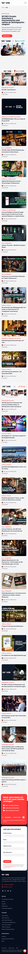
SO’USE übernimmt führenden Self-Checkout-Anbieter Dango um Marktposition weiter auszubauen (12, 404)
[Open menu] (25, 2)
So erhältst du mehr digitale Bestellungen (14, 655)
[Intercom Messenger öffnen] (25, 951)
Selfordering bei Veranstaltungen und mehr (13, 341)
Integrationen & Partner (8, 938)
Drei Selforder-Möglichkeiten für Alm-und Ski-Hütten (14, 468)
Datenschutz (11, 948)
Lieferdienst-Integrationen (9, 922)
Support (4, 904)
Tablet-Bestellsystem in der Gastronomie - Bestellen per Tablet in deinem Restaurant (14, 595)
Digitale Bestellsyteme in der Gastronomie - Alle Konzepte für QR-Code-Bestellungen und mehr (12, 562)
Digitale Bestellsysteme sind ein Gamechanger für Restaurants (11, 182)
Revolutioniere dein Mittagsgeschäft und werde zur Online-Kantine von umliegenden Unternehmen (14, 309)
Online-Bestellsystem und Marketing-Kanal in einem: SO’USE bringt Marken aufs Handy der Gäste (13, 748)
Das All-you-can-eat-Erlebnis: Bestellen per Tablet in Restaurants (13, 277)
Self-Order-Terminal (7, 920)
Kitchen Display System (8, 929)
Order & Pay (5, 915)
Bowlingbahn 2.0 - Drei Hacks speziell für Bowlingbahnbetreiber (14, 436)
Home (3, 7)
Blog (7, 7)
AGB (17, 948)
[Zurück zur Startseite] (14, 874)
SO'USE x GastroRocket (9, 90)
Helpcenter (5, 906)
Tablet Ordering (6, 927)
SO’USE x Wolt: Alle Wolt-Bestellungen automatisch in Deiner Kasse (13, 151)
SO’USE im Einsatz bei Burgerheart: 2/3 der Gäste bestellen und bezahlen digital (13, 685)
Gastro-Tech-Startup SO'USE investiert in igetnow (14, 781)
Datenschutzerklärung (10, 866)
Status (3, 901)
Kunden (4, 936)
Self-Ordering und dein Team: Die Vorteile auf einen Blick (14, 716)
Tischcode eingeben (7, 908)
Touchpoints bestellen (7, 899)
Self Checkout (5, 918)
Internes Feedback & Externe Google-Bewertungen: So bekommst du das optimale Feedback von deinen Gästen (13, 214)
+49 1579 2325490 (8, 884)
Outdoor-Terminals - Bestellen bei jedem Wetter (13, 246)
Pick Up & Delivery (6, 924)
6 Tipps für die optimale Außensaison (12, 626)
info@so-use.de (8, 887)
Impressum (4, 948)
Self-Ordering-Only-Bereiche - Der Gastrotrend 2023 (12, 372)
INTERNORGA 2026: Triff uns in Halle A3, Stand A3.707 (13, 120)
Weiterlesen (6, 36)
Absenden (7, 861)
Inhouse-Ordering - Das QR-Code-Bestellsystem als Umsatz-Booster (12, 530)
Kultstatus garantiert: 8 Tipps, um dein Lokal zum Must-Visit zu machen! (13, 499)
